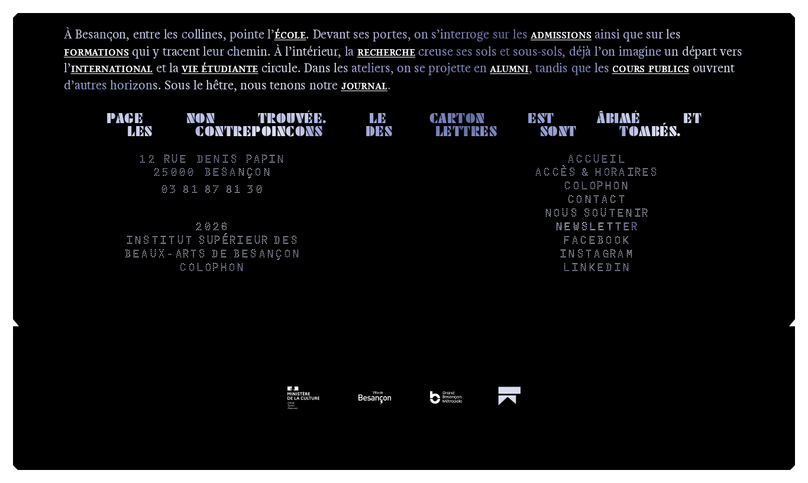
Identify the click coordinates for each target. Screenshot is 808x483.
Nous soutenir (596, 214)
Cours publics (650, 67)
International (112, 67)
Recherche (386, 51)
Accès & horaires (596, 173)
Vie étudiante (220, 67)
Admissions (561, 34)
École (290, 34)
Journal (364, 85)
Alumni (509, 67)
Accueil (596, 160)
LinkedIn (596, 268)
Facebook (596, 241)
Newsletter (596, 228)
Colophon (211, 268)
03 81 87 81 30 (211, 190)
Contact (596, 200)
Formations (96, 51)
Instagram (596, 255)
